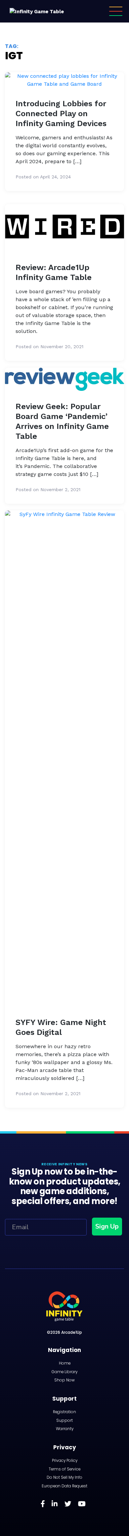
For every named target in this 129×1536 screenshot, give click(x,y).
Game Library (64, 1371)
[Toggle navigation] (116, 11)
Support (64, 1420)
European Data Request (64, 1486)
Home (64, 1363)
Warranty (64, 1428)
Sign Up (107, 1226)
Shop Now (64, 1380)
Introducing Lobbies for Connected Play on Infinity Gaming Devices (61, 113)
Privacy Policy (64, 1460)
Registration (64, 1412)
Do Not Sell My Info (64, 1477)
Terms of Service (64, 1469)
